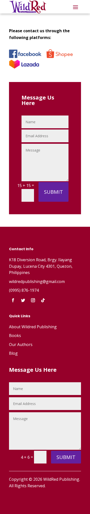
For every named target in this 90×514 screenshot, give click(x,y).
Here (49, 369)
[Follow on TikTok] (43, 300)
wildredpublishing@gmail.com (37, 281)
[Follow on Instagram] (33, 300)
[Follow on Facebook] (13, 300)
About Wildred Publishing (33, 327)
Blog (13, 353)
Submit (53, 191)
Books (15, 335)
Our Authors (20, 344)
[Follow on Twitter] (23, 300)
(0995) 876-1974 (24, 290)
